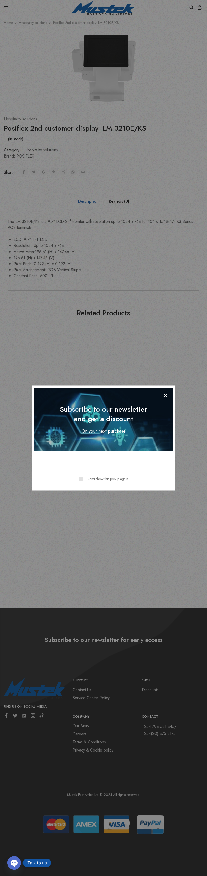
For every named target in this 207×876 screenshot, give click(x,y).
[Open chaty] (14, 863)
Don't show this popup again (107, 478)
